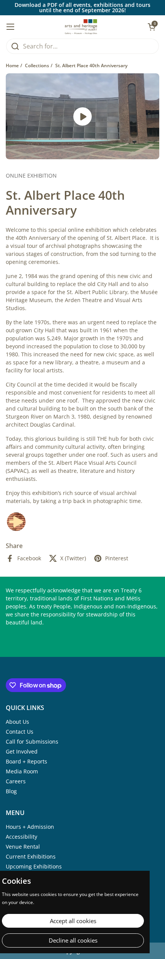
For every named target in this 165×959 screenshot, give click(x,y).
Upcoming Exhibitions (34, 866)
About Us (17, 721)
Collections (37, 65)
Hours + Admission (30, 826)
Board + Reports (26, 761)
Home (12, 65)
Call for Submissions (32, 741)
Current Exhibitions (31, 856)
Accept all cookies (73, 921)
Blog (11, 791)
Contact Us (19, 731)
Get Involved (22, 751)
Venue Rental (23, 846)
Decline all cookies (73, 940)
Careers (16, 781)
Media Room (22, 771)
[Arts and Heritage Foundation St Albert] (81, 26)
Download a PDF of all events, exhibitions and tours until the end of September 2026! (82, 7)
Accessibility (21, 836)
